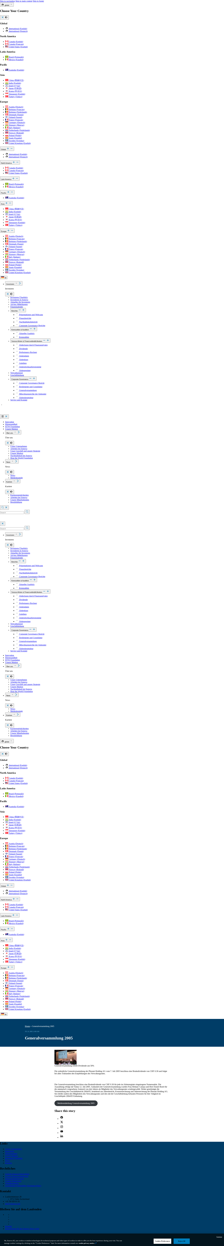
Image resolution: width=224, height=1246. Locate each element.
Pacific (4, 193)
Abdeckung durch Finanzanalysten (33, 345)
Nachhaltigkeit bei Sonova (21, 456)
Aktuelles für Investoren (20, 302)
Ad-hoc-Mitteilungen (19, 304)
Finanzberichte (25, 318)
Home (27, 1026)
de (5, 278)
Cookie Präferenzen (13, 1181)
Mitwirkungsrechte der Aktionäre (32, 394)
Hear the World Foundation (21, 458)
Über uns (9, 433)
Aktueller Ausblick (26, 333)
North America (6, 163)
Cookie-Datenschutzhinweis (16, 1176)
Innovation (9, 422)
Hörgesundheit (11, 424)
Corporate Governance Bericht (31, 383)
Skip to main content (23, 1)
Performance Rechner (28, 352)
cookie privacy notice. (87, 1243)
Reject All (181, 1241)
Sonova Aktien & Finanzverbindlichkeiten (26, 341)
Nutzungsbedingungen (14, 1179)
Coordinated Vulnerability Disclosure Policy (23, 1186)
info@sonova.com (12, 1204)
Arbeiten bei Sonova (18, 449)
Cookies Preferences (162, 1241)
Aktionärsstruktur (26, 398)
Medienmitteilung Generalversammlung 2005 (75, 1103)
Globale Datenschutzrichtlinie (17, 1174)
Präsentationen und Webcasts (31, 315)
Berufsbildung (16, 502)
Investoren (10, 284)
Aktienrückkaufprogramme (30, 367)
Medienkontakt (16, 478)
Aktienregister (25, 370)
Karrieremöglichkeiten (19, 495)
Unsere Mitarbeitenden (19, 500)
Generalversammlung (28, 390)
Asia (3, 204)
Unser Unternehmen (18, 446)
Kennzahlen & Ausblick (20, 330)
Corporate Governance (19, 379)
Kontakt (8, 1226)
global (7, 5)
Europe (4, 231)
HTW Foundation (12, 426)
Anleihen (23, 363)
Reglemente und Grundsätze (30, 387)
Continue (219, 1237)
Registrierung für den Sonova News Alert (22, 1229)
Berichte (14, 311)
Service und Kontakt (18, 400)
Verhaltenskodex (12, 1183)
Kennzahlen (24, 337)
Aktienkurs (23, 359)
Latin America (6, 179)
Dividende (23, 349)
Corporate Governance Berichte (32, 325)
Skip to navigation (7, 1)
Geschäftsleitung (17, 375)
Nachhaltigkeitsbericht (28, 322)
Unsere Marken (11, 429)
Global (3, 149)
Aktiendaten (24, 356)
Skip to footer (38, 1)
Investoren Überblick (19, 297)
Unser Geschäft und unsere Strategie (25, 451)
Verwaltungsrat (16, 373)
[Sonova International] (12, 413)
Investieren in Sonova (19, 300)
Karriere (9, 482)
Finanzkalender (16, 307)
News (8, 462)
